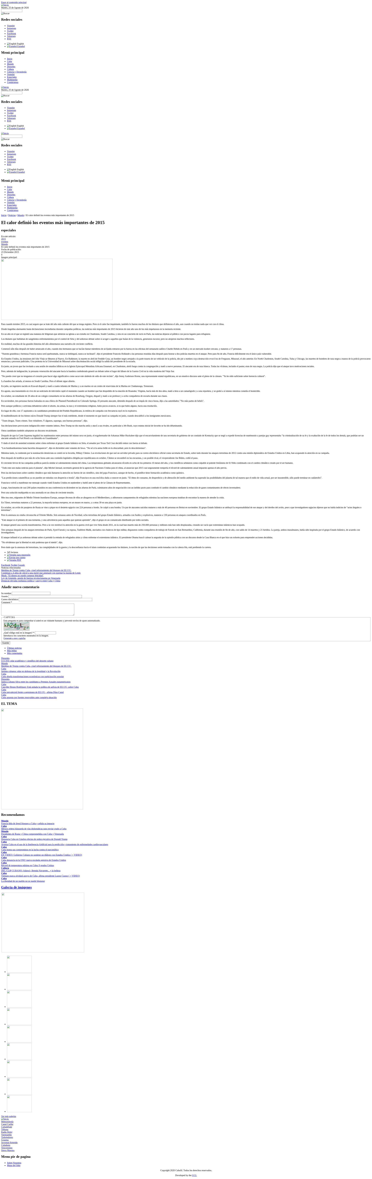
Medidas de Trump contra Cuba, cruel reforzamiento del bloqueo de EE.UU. (36, 570)
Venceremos (6, 1148)
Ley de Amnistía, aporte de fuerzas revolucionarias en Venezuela (30, 578)
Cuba (9, 61)
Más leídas (12, 650)
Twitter (10, 31)
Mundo (10, 64)
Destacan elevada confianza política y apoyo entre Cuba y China (30, 581)
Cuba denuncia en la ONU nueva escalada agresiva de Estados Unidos (33, 860)
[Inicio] (5, 5)
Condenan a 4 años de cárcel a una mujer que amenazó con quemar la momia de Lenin (41, 573)
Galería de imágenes (16, 887)
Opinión (11, 74)
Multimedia (12, 79)
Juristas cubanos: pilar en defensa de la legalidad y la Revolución (30, 671)
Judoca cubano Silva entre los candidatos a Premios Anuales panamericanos (35, 682)
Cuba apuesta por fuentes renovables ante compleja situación (29, 697)
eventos (4, 241)
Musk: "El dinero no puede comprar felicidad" (22, 575)
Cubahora (5, 1145)
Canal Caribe (7, 1124)
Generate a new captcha (14, 638)
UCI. (194, 1175)
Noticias (12, 215)
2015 (3, 239)
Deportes (11, 66)
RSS (9, 39)
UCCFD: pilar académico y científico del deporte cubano (27, 661)
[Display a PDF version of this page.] (14, 560)
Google (21, 565)
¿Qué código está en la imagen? (18, 632)
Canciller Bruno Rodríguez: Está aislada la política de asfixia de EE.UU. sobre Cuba (40, 687)
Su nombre (6, 593)
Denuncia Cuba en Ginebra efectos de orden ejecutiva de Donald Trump (34, 839)
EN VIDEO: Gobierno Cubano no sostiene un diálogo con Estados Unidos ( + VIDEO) (41, 855)
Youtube (11, 25)
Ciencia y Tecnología (16, 72)
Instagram (11, 28)
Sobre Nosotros (14, 1163)
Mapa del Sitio (13, 1165)
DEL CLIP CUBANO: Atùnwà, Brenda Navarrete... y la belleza (30, 870)
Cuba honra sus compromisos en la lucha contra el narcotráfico (30, 849)
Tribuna (4, 1129)
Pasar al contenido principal (13, 2)
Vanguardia (6, 1134)
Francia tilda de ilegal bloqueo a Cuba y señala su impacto (27, 823)
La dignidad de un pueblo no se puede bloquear (23, 881)
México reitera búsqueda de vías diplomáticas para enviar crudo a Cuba (33, 828)
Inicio (9, 58)
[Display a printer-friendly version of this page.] (18, 555)
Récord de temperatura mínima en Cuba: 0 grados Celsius (27, 865)
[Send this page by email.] (16, 557)
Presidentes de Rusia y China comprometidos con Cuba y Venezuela (32, 834)
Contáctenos (12, 82)
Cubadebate (6, 1127)
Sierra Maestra (7, 1150)
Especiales (12, 77)
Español (21, 46)
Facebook (11, 33)
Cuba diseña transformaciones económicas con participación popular (32, 676)
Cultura (10, 69)
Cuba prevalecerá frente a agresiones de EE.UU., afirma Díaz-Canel (32, 692)
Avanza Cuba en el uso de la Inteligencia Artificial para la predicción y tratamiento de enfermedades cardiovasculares (54, 844)
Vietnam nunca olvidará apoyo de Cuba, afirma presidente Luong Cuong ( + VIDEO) (40, 876)
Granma (5, 1140)
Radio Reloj (6, 1132)
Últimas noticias (14, 648)
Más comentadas (14, 653)
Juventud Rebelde (9, 1142)
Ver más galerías (8, 1116)
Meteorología (7, 1121)
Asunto (4, 596)
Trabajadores (7, 1137)
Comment (6, 602)
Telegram (11, 36)
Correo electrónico (10, 599)
